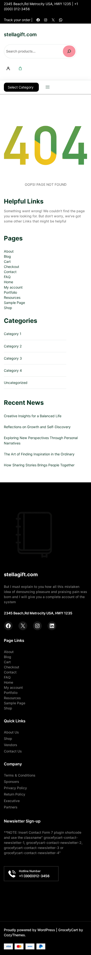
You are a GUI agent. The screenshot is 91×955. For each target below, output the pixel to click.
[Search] (69, 51)
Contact (10, 272)
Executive (12, 801)
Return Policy (14, 794)
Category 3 (13, 358)
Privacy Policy (15, 788)
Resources (12, 297)
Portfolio (10, 292)
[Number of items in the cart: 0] (20, 68)
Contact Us (13, 751)
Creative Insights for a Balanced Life (32, 416)
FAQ (7, 277)
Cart (7, 261)
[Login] (8, 68)
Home (8, 282)
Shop (8, 308)
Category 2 (13, 346)
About (9, 251)
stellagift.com (20, 34)
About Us (11, 732)
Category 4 (13, 370)
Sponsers (11, 781)
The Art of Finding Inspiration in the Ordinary (39, 454)
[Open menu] (47, 87)
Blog (7, 256)
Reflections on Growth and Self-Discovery (37, 427)
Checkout (11, 267)
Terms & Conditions (19, 775)
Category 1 (12, 334)
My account (13, 287)
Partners (10, 807)
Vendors (10, 745)
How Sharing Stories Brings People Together (39, 465)
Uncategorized (15, 382)
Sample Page (14, 303)
